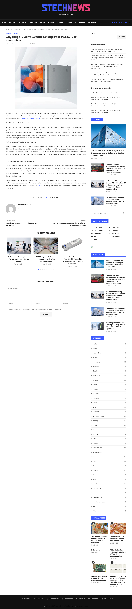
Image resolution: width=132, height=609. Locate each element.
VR (109, 506)
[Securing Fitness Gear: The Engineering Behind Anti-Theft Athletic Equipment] (97, 326)
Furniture (109, 398)
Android (109, 344)
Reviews (82, 22)
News (109, 457)
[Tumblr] (121, 23)
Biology (109, 357)
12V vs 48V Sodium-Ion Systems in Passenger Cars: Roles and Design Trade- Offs (107, 50)
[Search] (129, 23)
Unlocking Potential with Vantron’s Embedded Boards (99, 578)
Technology (109, 488)
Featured (12, 22)
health (42, 22)
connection (71, 22)
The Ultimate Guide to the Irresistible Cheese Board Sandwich (99, 540)
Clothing (109, 371)
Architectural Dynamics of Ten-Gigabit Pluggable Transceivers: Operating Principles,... (72, 260)
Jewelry (109, 430)
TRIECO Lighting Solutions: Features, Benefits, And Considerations (46, 259)
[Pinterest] (119, 23)
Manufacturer (109, 448)
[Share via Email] (57, 197)
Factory (109, 389)
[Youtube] (123, 23)
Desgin (109, 384)
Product (109, 461)
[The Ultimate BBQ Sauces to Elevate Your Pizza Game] (118, 528)
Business (17, 29)
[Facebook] (112, 23)
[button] (9, 255)
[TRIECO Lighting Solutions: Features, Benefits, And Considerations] (46, 246)
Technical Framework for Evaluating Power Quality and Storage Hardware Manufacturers (108, 74)
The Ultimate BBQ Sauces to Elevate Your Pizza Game (106, 98)
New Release (109, 452)
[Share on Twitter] (52, 197)
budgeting (23, 22)
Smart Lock (109, 475)
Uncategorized (109, 497)
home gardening (109, 416)
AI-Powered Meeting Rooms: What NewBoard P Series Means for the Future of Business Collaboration (107, 66)
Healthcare (109, 412)
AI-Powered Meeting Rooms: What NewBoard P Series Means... (19, 259)
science (51, 22)
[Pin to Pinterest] (54, 197)
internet (60, 22)
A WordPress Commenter (100, 93)
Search (93, 33)
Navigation (115, 93)
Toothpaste (109, 493)
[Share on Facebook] (50, 197)
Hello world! (96, 550)
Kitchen (109, 434)
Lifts (109, 439)
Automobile (109, 353)
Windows (109, 511)
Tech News (92, 22)
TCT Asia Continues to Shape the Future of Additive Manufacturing (118, 553)
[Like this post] (48, 197)
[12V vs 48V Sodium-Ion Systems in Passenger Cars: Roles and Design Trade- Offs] (108, 136)
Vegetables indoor (109, 502)
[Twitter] (114, 23)
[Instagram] (117, 23)
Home (4, 22)
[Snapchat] (126, 23)
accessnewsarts (17, 44)
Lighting (109, 443)
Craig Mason (95, 97)
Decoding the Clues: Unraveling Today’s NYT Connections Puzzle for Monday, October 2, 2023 (118, 580)
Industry (109, 421)
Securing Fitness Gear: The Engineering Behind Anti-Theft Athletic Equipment (107, 80)
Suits (109, 479)
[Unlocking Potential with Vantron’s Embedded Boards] (99, 567)
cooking (33, 22)
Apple (109, 348)
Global (109, 402)
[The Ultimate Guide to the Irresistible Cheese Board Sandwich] (99, 528)
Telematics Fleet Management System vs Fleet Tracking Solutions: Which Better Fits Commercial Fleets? (108, 58)
